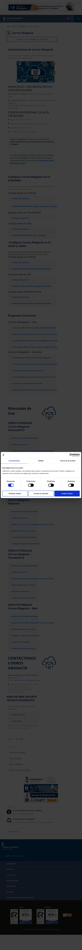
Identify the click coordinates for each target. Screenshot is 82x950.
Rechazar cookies (15, 493)
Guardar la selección (41, 493)
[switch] (31, 485)
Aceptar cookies (67, 493)
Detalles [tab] (41, 461)
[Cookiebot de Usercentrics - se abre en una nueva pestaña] (71, 454)
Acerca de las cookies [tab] (68, 461)
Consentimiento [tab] (14, 461)
